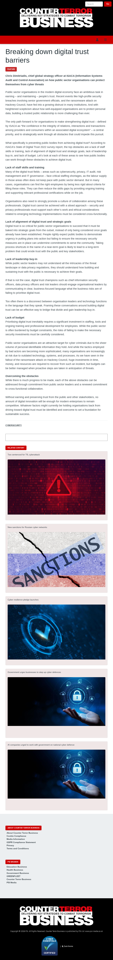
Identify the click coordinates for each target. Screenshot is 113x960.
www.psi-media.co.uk (94, 931)
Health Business (15, 870)
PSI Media (11, 882)
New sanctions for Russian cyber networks (27, 527)
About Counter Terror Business (22, 833)
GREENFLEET (13, 876)
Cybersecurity (13, 425)
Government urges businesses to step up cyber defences (34, 672)
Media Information (16, 839)
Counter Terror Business (19, 879)
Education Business (17, 867)
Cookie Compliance (16, 836)
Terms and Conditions (18, 848)
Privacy (10, 845)
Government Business (18, 873)
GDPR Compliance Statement (21, 842)
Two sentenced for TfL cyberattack (24, 454)
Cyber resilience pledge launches (23, 600)
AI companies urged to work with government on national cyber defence (41, 745)
